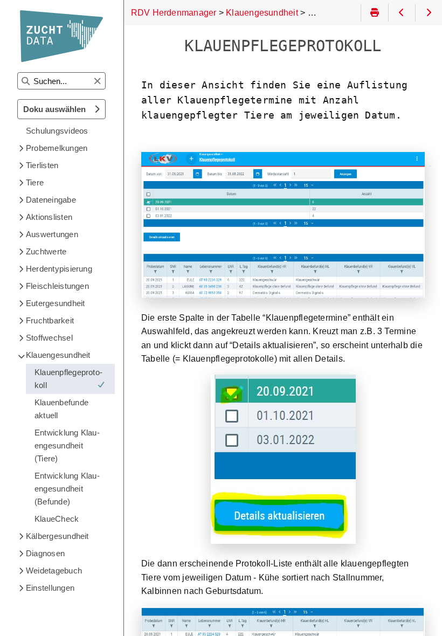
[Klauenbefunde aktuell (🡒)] (429, 13)
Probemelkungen (56, 148)
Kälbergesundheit (57, 536)
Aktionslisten (49, 217)
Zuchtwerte (46, 251)
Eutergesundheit (55, 303)
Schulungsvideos (57, 130)
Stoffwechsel (49, 337)
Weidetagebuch (54, 570)
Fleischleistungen (57, 286)
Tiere (35, 182)
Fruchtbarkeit (50, 320)
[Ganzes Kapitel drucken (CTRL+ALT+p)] (374, 13)
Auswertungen (52, 234)
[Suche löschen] (97, 81)
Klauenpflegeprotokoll (68, 379)
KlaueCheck (56, 518)
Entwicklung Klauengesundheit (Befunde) (67, 488)
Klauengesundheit (58, 355)
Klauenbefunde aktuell (61, 409)
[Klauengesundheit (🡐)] (402, 13)
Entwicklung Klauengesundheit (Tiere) (67, 445)
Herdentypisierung (59, 268)
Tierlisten (42, 165)
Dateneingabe (51, 199)
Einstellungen (50, 587)
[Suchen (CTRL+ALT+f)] (25, 81)
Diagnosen (45, 553)
